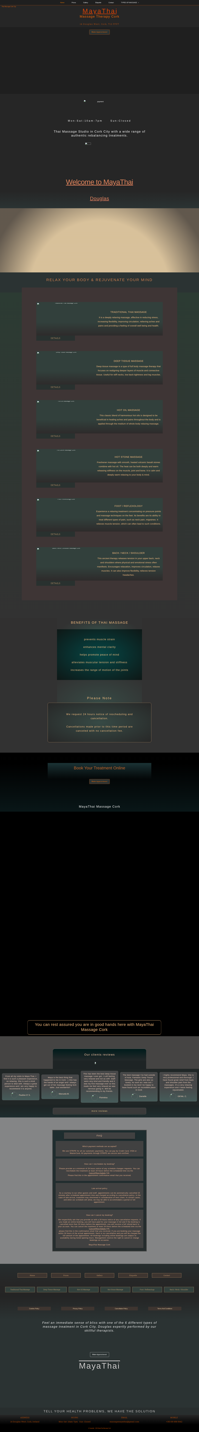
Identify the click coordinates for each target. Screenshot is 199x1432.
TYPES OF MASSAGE (129, 2)
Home (62, 2)
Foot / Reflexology (129, 506)
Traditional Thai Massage (128, 312)
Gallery (85, 2)
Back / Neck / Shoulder (128, 553)
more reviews (100, 1111)
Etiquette (98, 2)
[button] (138, 2)
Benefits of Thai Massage (99, 622)
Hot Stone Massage (129, 457)
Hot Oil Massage (128, 410)
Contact (111, 2)
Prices (74, 2)
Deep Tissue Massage (128, 361)
